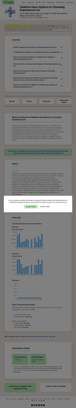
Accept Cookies (30, 206)
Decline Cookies (45, 206)
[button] (38, 204)
